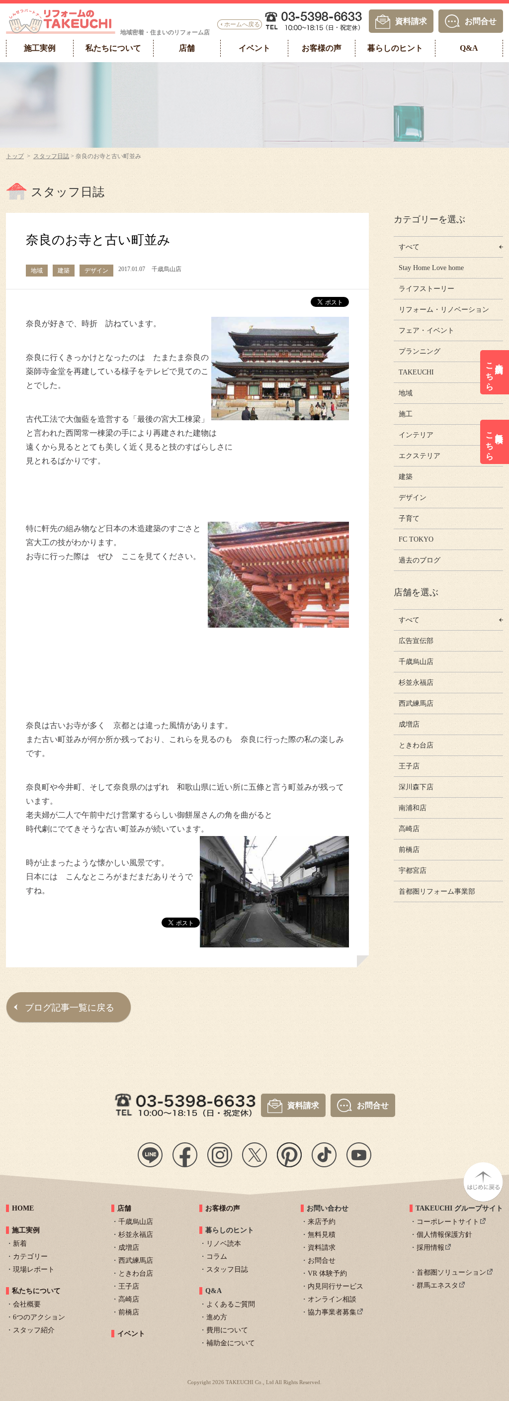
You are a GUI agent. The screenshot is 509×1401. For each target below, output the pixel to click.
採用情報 (430, 1247)
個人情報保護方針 (444, 1234)
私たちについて (36, 1291)
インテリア (416, 435)
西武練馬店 (416, 703)
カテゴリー (30, 1256)
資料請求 (411, 20)
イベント (131, 1333)
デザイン (412, 497)
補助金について (230, 1343)
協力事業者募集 (332, 1312)
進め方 (216, 1317)
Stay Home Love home (431, 268)
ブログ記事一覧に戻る (69, 1008)
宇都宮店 (412, 870)
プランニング (419, 351)
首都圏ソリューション (451, 1272)
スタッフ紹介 (34, 1330)
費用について (227, 1330)
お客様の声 (222, 1208)
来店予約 (322, 1221)
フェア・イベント (426, 330)
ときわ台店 (416, 745)
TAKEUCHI (416, 372)
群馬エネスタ (437, 1285)
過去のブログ (419, 560)
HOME (23, 1208)
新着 (20, 1243)
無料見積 (322, 1234)
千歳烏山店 (416, 661)
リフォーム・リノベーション (444, 309)
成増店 (409, 724)
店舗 (124, 1208)
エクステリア (419, 456)
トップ (15, 156)
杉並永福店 (416, 682)
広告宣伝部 (416, 641)
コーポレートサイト (448, 1221)
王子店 (409, 766)
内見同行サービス (335, 1286)
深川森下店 (416, 787)
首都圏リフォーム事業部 (437, 891)
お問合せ (481, 20)
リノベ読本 (223, 1243)
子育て (409, 518)
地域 (406, 393)
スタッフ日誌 (51, 156)
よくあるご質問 (230, 1304)
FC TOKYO (416, 539)
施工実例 (26, 1230)
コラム (216, 1256)
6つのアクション (39, 1317)
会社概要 (27, 1304)
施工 (406, 414)
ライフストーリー (426, 288)
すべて (409, 247)
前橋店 (409, 849)
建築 (406, 476)
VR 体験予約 (327, 1273)
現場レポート (34, 1269)
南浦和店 (412, 808)
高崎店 (409, 829)
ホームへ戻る (242, 24)
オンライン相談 (332, 1299)
